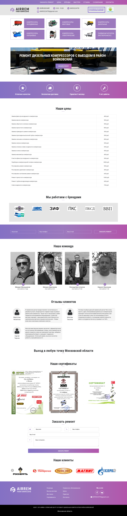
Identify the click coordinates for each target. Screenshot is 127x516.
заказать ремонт (105, 231)
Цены (59, 2)
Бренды (67, 2)
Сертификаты (51, 497)
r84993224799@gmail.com (49, 11)
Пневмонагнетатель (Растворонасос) (106, 34)
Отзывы (86, 2)
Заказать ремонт (47, 2)
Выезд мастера (52, 491)
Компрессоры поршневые (32, 34)
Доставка (50, 494)
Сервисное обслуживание (71, 488)
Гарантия (66, 494)
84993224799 (74, 8)
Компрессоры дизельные (103, 23)
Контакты (110, 2)
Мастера (77, 2)
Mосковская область (65, 511)
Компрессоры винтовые (67, 23)
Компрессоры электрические (68, 34)
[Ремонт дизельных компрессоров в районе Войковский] (20, 10)
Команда (50, 488)
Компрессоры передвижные (32, 23)
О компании (98, 2)
